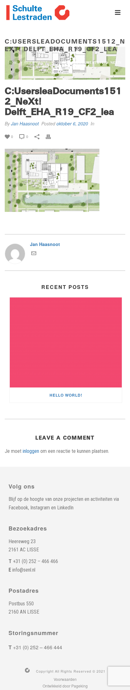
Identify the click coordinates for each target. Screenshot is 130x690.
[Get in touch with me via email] (33, 254)
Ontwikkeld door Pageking (65, 685)
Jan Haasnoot (25, 123)
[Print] (51, 136)
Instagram (40, 508)
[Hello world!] (66, 342)
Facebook (18, 508)
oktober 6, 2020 (72, 123)
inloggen (31, 451)
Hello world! (66, 395)
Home (14, 62)
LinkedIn (65, 508)
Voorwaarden (65, 679)
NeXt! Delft (36, 62)
